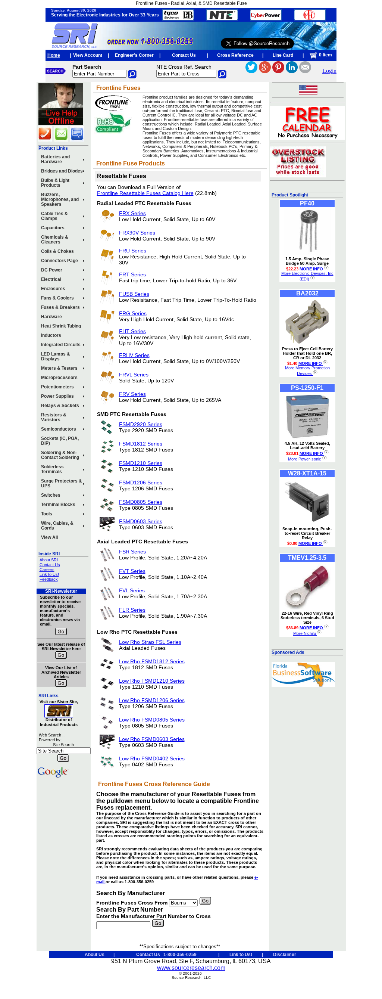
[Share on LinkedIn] (292, 71)
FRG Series (133, 313)
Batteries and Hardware (55, 159)
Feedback (49, 579)
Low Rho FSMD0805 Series (152, 720)
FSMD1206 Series (140, 482)
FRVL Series (133, 375)
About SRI (49, 560)
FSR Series (132, 552)
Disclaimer (284, 954)
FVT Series (132, 571)
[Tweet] (251, 71)
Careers (47, 569)
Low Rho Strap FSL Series (150, 642)
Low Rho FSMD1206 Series (152, 700)
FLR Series (132, 610)
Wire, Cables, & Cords (57, 526)
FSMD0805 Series (140, 502)
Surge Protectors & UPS (61, 483)
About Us (94, 954)
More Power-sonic (305, 459)
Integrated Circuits (61, 344)
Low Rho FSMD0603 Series (152, 739)
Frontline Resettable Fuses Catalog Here (145, 193)
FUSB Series (134, 294)
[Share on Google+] (265, 71)
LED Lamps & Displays (55, 356)
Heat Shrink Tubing (61, 326)
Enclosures (53, 288)
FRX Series (132, 213)
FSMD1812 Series (140, 444)
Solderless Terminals (52, 469)
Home (53, 55)
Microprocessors (59, 377)
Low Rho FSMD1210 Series (152, 681)
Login (329, 71)
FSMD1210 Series (140, 463)
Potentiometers (57, 387)
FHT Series (132, 331)
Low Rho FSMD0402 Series (152, 758)
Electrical (51, 279)
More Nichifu (305, 633)
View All (49, 537)
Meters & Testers (59, 368)
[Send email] (305, 71)
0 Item (325, 55)
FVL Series (132, 590)
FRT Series (132, 274)
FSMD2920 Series (140, 424)
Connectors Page (59, 260)
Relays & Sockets (60, 405)
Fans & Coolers (57, 298)
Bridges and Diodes (62, 171)
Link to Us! (49, 574)
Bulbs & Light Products (55, 183)
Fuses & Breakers (60, 307)
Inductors (51, 335)
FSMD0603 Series (140, 521)
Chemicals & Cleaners (54, 240)
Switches (50, 495)
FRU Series (132, 251)
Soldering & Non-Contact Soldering (60, 455)
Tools (46, 513)
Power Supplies (57, 396)
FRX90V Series (137, 233)
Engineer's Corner (134, 55)
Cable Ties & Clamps (54, 216)
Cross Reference (235, 55)
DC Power (51, 270)
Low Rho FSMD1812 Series (152, 661)
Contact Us (184, 55)
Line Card (283, 55)
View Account (87, 55)
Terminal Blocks (58, 504)
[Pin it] (278, 71)
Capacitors (53, 227)
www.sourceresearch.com (191, 968)
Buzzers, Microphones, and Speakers (60, 199)
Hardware (51, 316)
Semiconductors (58, 429)
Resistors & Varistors (53, 417)
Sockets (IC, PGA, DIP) (60, 441)
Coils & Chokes (57, 251)
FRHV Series (134, 355)
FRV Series (132, 394)
